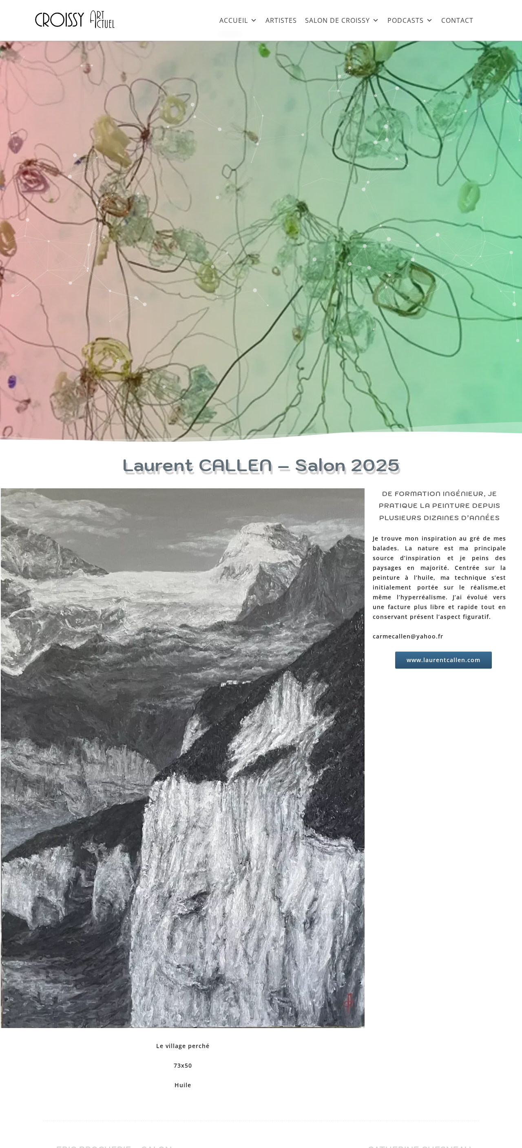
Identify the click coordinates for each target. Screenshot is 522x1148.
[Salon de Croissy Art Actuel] (81, 36)
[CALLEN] (183, 759)
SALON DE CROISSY (337, 20)
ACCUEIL (233, 20)
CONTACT (457, 20)
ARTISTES (281, 20)
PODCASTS (405, 20)
